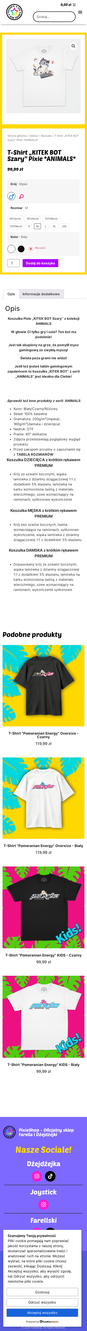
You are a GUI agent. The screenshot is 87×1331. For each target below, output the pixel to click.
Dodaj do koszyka (40, 263)
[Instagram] (36, 1176)
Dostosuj (42, 1292)
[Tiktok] (50, 1176)
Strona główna (16, 135)
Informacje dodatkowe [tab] (41, 294)
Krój (19, 184)
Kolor (19, 236)
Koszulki (46, 135)
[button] (73, 46)
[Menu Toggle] (80, 12)
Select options (49, 690)
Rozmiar (19, 207)
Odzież (33, 135)
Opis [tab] (11, 294)
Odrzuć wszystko (42, 1302)
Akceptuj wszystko (42, 1313)
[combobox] (54, 16)
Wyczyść (40, 247)
